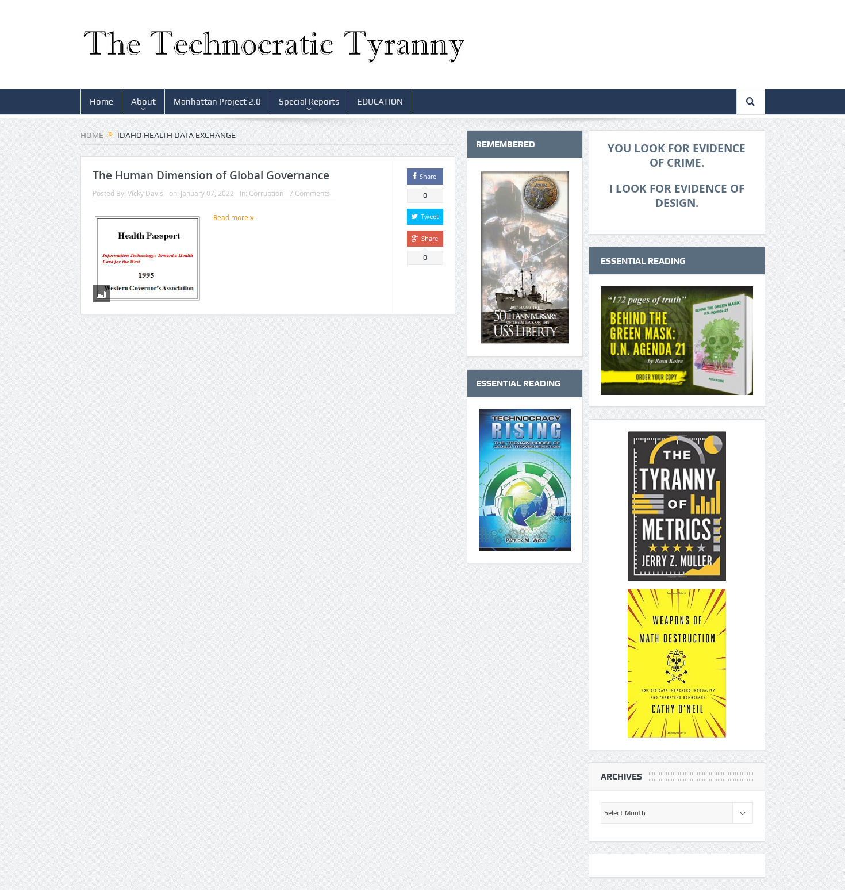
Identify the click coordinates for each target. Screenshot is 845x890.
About (143, 102)
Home (101, 102)
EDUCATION (380, 102)
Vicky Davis (145, 193)
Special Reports (309, 102)
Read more (231, 217)
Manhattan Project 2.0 (217, 102)
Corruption (266, 193)
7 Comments (309, 193)
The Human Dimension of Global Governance (211, 175)
